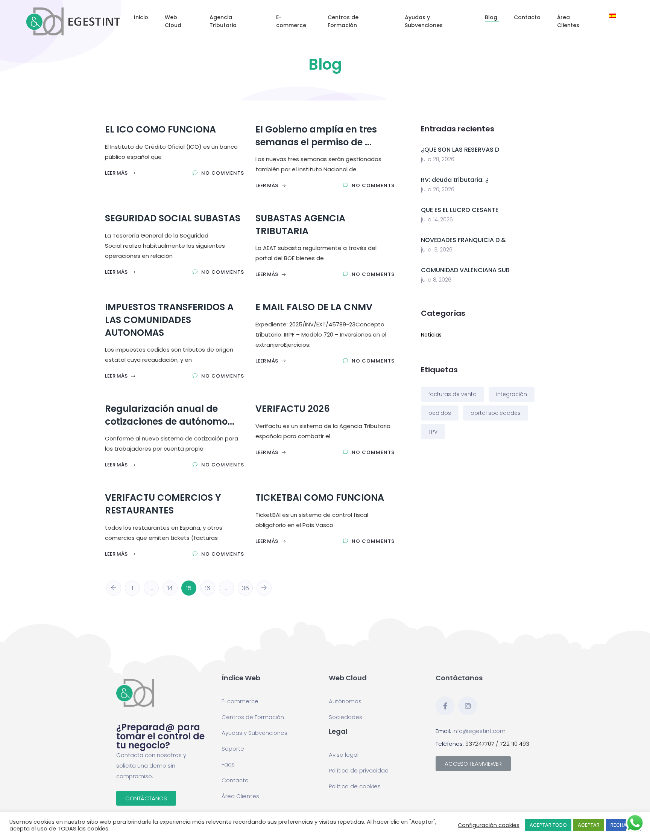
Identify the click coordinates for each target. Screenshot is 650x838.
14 (170, 588)
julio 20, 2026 (437, 189)
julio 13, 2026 (437, 249)
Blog (492, 17)
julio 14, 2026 (437, 219)
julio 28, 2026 (437, 159)
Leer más (117, 173)
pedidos (439, 413)
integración (511, 394)
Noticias (431, 334)
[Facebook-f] (445, 705)
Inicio (142, 17)
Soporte (233, 749)
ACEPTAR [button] (589, 825)
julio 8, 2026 (436, 279)
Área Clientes (569, 21)
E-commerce (292, 21)
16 (207, 588)
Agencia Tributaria (224, 21)
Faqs (228, 764)
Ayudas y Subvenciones (424, 21)
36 (245, 588)
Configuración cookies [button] (488, 825)
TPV (432, 432)
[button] (146, 798)
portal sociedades (496, 413)
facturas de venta (452, 394)
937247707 (479, 744)
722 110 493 (514, 744)
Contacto (528, 17)
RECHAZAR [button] (623, 825)
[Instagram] (467, 705)
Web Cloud (173, 21)
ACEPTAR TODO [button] (548, 825)
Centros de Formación (343, 21)
